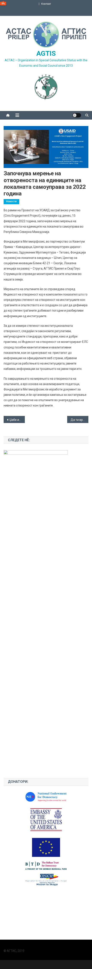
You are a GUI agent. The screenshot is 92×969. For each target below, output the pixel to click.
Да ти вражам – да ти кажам (79, 420)
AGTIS (46, 53)
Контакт (46, 3)
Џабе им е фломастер (17, 420)
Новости (11, 201)
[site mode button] (77, 115)
